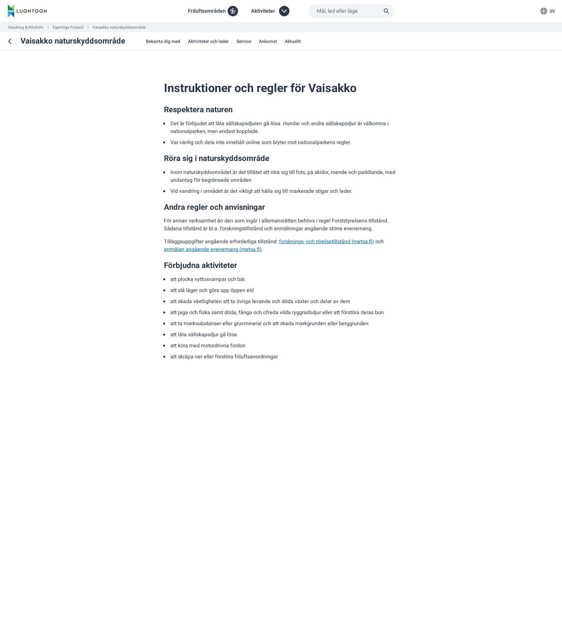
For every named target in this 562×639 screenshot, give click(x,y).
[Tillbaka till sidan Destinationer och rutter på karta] (9, 41)
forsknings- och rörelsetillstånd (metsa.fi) (326, 242)
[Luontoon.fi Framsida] (27, 11)
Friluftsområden (207, 11)
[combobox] (351, 11)
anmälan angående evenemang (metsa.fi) (213, 249)
